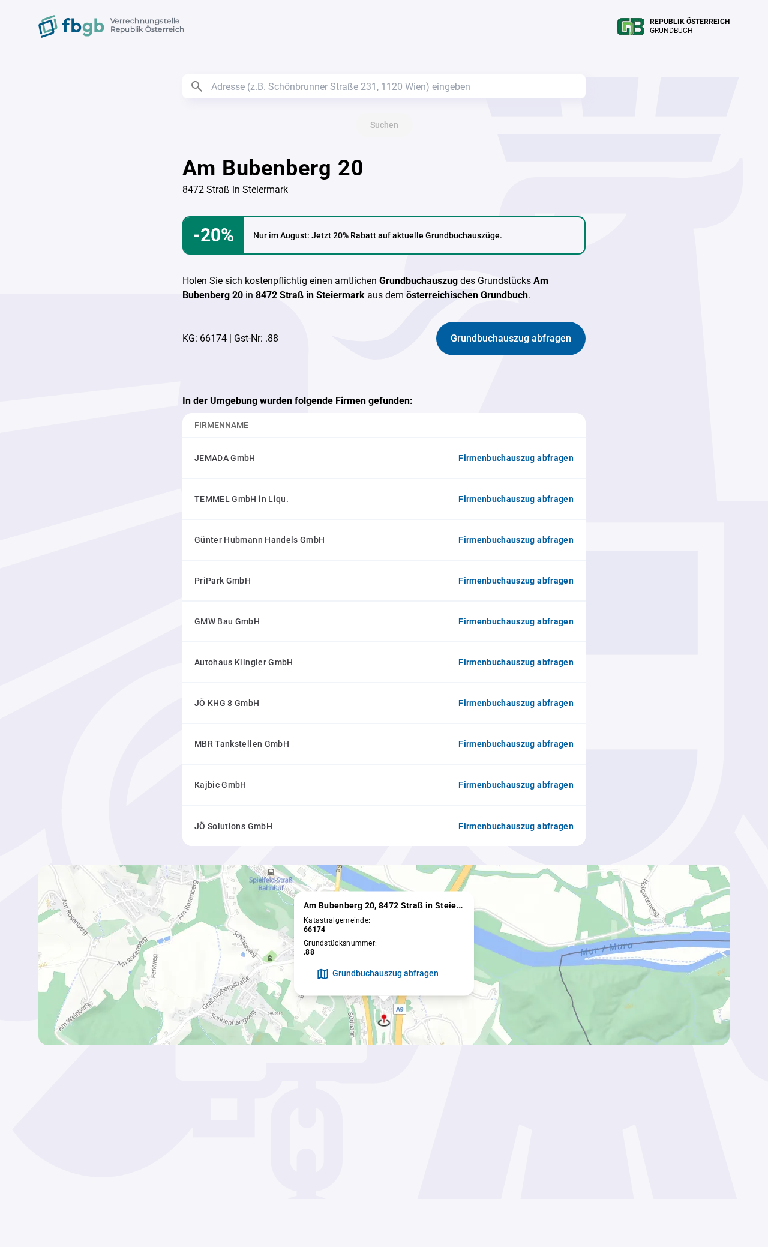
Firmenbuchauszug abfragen (516, 458)
